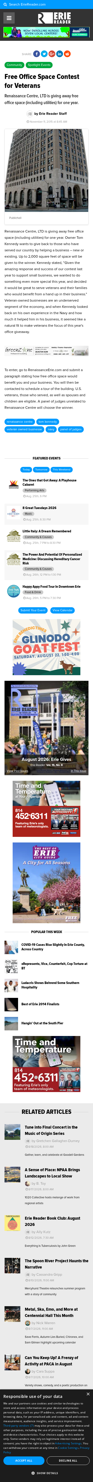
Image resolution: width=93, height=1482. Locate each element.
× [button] (88, 1394)
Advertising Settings (68, 1443)
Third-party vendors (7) (18, 1426)
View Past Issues (17, 771)
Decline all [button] (68, 1460)
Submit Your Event (33, 610)
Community (14, 65)
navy (51, 429)
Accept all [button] (23, 1460)
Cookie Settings (68, 1448)
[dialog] (46, 1435)
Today (26, 469)
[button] (46, 1473)
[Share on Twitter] (44, 54)
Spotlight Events (39, 65)
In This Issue (78, 771)
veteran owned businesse (24, 429)
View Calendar (62, 610)
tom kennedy (48, 421)
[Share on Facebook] (36, 54)
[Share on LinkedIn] (59, 54)
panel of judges (70, 429)
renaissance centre (20, 421)
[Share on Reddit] (67, 54)
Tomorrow (41, 469)
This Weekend (61, 469)
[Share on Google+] (52, 54)
